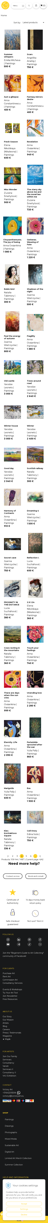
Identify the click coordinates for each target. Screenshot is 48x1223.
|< (8, 856)
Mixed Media (11, 1139)
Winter (30, 426)
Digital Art (9, 1152)
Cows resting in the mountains (12, 649)
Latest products (30, 22)
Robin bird (9, 289)
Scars (30, 54)
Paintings (9, 1119)
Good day (9, 468)
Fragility (31, 336)
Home (4, 15)
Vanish (6, 1066)
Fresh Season (11, 142)
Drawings (9, 1126)
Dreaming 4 (33, 511)
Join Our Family (10, 1056)
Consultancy (8, 1063)
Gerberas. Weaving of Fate (33, 242)
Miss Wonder (10, 189)
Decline (24, 1215)
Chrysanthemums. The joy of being (12, 240)
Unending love (34, 693)
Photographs (11, 1132)
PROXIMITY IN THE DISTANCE (11, 603)
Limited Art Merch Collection (18, 1158)
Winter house (11, 426)
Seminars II (8, 1069)
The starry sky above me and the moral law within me (34, 193)
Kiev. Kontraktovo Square (10, 833)
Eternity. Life (10, 742)
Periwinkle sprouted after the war (34, 744)
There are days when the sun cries (11, 695)
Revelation (32, 142)
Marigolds (9, 788)
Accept (24, 1204)
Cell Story (32, 831)
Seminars (7, 1059)
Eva (28, 788)
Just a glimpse (11, 97)
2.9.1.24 (31, 602)
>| (40, 856)
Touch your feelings (33, 649)
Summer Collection (14, 1165)
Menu (15, 6)
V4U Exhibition (9, 1076)
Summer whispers (8, 55)
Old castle (9, 381)
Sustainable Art (12, 1145)
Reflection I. (33, 558)
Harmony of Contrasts (10, 512)
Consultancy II (9, 1072)
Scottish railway (35, 468)
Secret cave (10, 558)
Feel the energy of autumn (12, 337)
